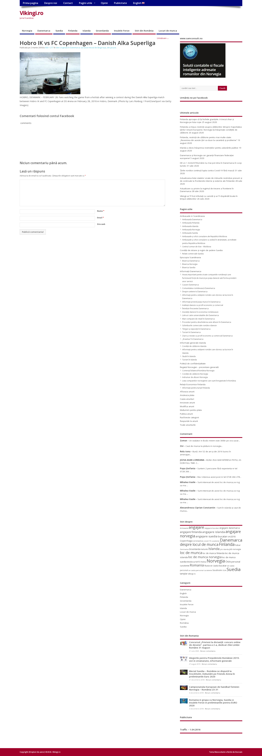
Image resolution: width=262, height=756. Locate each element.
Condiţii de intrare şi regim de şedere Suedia (201, 250)
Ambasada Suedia (190, 233)
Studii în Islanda (189, 356)
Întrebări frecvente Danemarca (195, 308)
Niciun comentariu (207, 651)
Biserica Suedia (188, 267)
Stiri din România (144, 30)
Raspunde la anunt (189, 421)
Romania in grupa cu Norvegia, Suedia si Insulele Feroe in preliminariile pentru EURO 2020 (213, 702)
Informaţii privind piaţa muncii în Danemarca (201, 302)
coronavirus (198, 541)
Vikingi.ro (31, 13)
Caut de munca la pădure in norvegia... (204, 446)
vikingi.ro (192, 573)
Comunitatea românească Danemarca (198, 288)
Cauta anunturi (187, 399)
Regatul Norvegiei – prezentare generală (199, 367)
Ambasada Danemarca (192, 219)
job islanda (224, 549)
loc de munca (191, 552)
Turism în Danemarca (191, 332)
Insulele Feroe (121, 30)
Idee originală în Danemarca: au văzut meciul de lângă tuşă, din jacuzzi (86, 47)
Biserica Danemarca (191, 261)
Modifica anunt (187, 406)
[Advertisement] (184, 15)
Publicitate (120, 3)
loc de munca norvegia (205, 557)
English (137, 3)
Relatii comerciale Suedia (193, 253)
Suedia (59, 30)
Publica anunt (186, 413)
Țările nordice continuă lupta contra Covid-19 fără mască (207, 170)
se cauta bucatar (218, 565)
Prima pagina (30, 3)
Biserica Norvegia (189, 264)
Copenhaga (186, 540)
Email (100, 217)
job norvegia (235, 549)
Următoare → (163, 38)
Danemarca (43, 30)
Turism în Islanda (189, 359)
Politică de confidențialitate (193, 363)
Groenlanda (102, 30)
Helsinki (204, 549)
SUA (224, 570)
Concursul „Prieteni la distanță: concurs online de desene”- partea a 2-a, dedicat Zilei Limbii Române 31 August (214, 645)
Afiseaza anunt (187, 391)
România (184, 623)
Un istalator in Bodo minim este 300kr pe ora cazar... (214, 440)
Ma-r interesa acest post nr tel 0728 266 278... (219, 477)
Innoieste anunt (187, 402)
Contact (68, 3)
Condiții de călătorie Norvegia (195, 374)
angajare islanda (213, 532)
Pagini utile (85, 3)
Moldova (191, 561)
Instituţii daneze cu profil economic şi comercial (202, 305)
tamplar (183, 573)
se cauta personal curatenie (200, 570)
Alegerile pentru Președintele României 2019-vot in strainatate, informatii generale (214, 659)
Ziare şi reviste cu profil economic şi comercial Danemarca (207, 335)
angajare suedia (206, 536)
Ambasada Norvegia (191, 229)
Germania (184, 549)
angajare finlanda (191, 532)
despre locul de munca (199, 544)
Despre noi (50, 3)
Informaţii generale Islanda (193, 342)
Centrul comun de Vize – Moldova (196, 246)
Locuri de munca (168, 30)
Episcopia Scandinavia (190, 257)
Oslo (228, 561)
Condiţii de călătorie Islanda (194, 346)
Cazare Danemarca (190, 284)
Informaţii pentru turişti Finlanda (196, 388)
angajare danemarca (229, 527)
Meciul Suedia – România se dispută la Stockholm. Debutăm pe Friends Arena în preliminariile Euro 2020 (212, 674)
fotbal (237, 545)
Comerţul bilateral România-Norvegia (198, 370)
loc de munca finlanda (213, 553)
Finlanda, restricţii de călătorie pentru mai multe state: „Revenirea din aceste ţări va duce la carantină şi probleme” (208, 139)
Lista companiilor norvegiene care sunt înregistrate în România (209, 380)
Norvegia (27, 30)
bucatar (222, 536)
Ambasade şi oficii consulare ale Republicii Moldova (204, 236)
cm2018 (231, 536)
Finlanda (72, 30)
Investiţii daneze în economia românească (200, 312)
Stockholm (217, 570)
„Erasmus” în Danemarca (192, 339)
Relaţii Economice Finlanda (192, 384)
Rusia (207, 565)
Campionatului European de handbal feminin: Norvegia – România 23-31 (214, 688)
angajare (196, 527)
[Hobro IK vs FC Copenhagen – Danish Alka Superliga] (50, 93)
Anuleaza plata (187, 395)
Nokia (203, 561)
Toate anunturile (188, 424)
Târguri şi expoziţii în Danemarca (196, 329)
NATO (198, 561)
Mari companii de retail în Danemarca (198, 319)
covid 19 (207, 541)
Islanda (87, 30)
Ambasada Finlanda (190, 223)
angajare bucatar (212, 528)
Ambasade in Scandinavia (192, 216)
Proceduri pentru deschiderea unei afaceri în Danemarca (206, 322)
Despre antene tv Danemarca (194, 291)
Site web (101, 224)
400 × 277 (49, 47)
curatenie (215, 541)
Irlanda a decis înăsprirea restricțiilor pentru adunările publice (209, 147)
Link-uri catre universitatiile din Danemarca (200, 315)
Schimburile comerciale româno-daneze (199, 325)
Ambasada (184, 528)
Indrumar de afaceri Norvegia (195, 377)
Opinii (104, 3)
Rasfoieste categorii (189, 417)
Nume (100, 211)
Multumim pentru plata (191, 410)
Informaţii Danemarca (190, 271)
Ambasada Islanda (190, 226)
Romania (197, 565)
